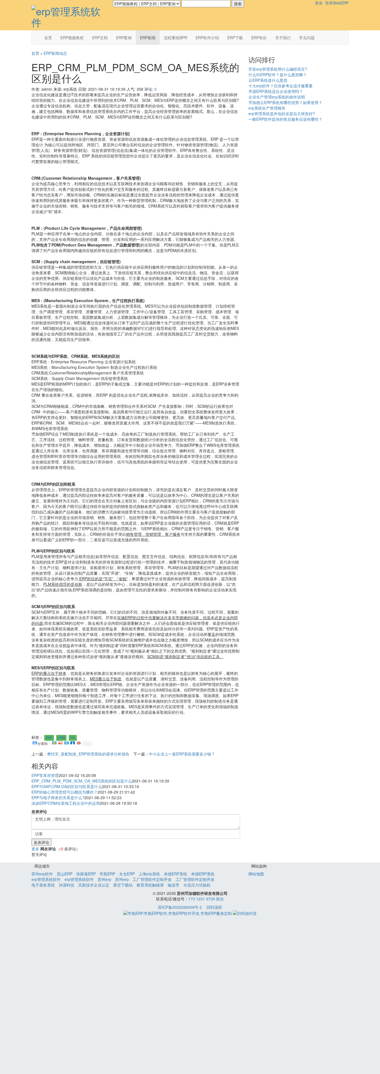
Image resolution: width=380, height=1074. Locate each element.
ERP (49, 737)
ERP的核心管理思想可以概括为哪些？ (64, 792)
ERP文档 (100, 37)
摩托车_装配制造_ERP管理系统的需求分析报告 (88, 754)
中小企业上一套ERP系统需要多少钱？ (182, 754)
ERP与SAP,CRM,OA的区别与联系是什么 (66, 786)
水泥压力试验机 (197, 885)
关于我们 (283, 37)
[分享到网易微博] (78, 742)
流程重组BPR (175, 37)
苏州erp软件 (42, 874)
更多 (35, 848)
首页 (48, 37)
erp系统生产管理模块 (266, 108)
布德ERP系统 (175, 874)
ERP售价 (259, 37)
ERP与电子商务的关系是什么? (57, 797)
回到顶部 (214, 907)
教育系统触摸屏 (150, 885)
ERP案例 (124, 37)
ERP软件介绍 (207, 37)
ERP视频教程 (72, 37)
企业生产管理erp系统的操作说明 (276, 97)
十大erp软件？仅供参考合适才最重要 (280, 85)
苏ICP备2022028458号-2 (180, 907)
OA (72, 737)
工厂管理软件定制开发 (152, 879)
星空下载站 (123, 885)
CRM (61, 737)
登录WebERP (337, 3)
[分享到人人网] (72, 742)
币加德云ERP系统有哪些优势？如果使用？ (285, 102)
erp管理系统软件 (46, 879)
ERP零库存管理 (45, 775)
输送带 (173, 885)
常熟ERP (107, 874)
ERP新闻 (148, 37)
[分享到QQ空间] (54, 742)
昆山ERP (64, 874)
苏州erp (104, 879)
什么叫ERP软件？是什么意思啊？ (277, 74)
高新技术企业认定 (93, 885)
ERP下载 (235, 37)
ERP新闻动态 (55, 53)
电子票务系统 (43, 885)
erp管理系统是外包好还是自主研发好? (281, 113)
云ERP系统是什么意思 (267, 80)
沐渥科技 (66, 885)
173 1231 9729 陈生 (206, 899)
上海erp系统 (149, 874)
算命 (319, 3)
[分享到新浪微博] (60, 742)
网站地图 (256, 874)
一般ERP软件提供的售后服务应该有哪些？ (285, 119)
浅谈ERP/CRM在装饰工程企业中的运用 (65, 803)
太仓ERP (127, 874)
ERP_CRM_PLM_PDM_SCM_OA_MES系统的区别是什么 (81, 781)
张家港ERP (86, 874)
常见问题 (307, 37)
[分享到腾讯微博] (66, 742)
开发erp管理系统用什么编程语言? (277, 69)
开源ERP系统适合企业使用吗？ (275, 91)
